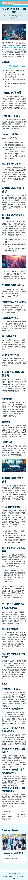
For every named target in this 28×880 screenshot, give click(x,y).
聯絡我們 (11, 876)
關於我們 (5, 876)
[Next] (23, 848)
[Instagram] (18, 878)
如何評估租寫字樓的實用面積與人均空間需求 (7, 815)
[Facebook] (10, 878)
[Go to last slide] (4, 848)
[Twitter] (14, 878)
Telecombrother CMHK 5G (15, 47)
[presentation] (14, 842)
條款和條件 (22, 876)
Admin (7, 858)
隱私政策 (16, 876)
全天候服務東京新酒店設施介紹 (21, 814)
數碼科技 (14, 18)
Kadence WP (20, 873)
